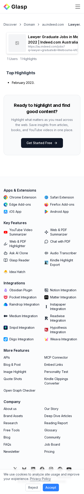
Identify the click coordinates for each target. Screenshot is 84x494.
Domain (29, 24)
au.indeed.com (53, 24)
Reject (33, 487)
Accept (50, 487)
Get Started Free (39, 143)
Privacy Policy (40, 479)
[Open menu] (77, 6)
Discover (10, 24)
